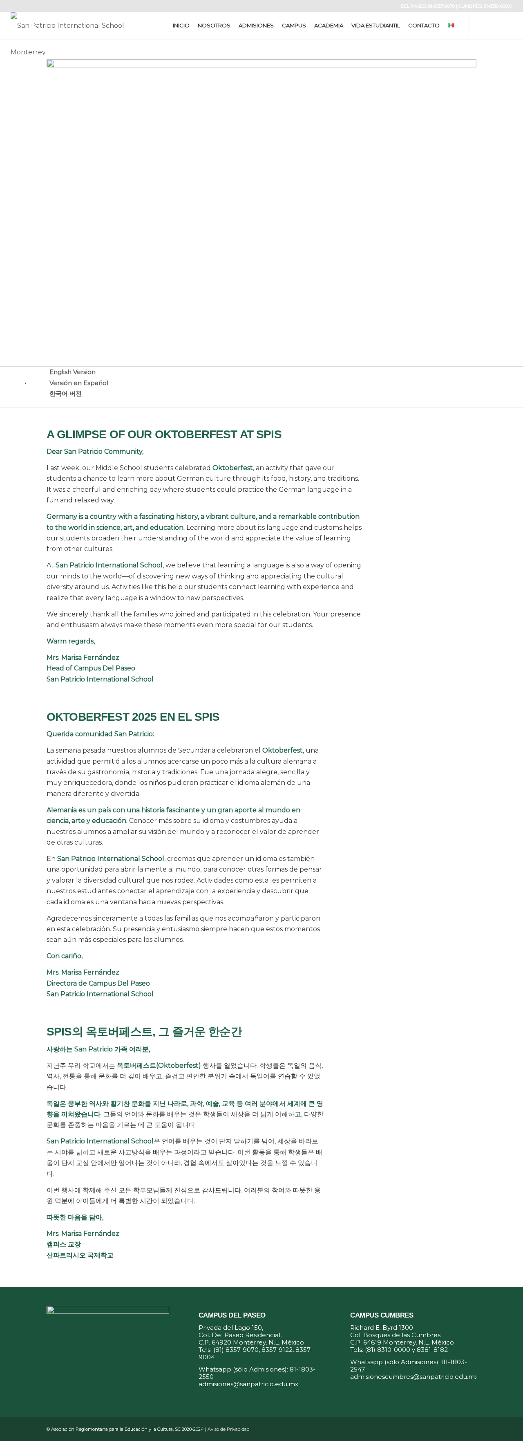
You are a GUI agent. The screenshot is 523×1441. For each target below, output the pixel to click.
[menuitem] (181, 25)
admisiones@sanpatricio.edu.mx (248, 1384)
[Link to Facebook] (482, 25)
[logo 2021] (74, 25)
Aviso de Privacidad (229, 1429)
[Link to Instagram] (494, 25)
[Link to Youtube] (506, 25)
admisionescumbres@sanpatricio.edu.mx (414, 1376)
